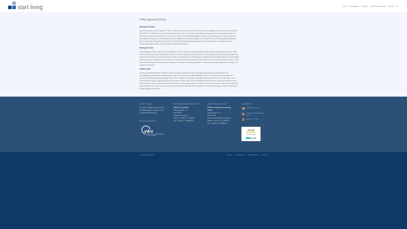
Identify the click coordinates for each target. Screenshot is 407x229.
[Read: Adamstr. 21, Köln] (243, 120)
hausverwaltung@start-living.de (218, 118)
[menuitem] (345, 6)
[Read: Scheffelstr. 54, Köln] (243, 109)
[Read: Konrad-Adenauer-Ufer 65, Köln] (243, 114)
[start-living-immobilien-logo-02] (25, 6)
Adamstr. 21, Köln (252, 119)
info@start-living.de (180, 115)
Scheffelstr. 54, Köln (253, 108)
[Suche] (397, 6)
